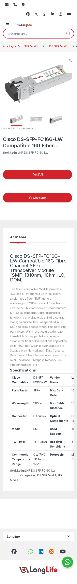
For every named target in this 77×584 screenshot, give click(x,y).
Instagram (60, 14)
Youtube (69, 14)
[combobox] (33, 33)
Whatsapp (44, 14)
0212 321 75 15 (15, 5)
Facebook (28, 14)
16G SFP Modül (58, 46)
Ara (68, 33)
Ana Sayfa (9, 46)
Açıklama (18, 237)
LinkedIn (52, 14)
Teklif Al (37, 174)
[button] (70, 60)
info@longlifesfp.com (6, 5)
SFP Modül (31, 46)
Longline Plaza (23, 5)
